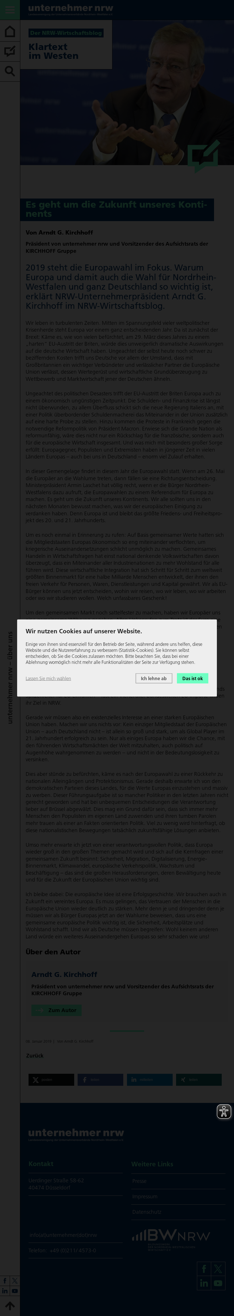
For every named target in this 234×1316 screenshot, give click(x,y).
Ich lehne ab (154, 678)
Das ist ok (192, 678)
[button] (51, 1080)
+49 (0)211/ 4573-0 (73, 1250)
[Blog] (10, 52)
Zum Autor (62, 1010)
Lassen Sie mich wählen (48, 678)
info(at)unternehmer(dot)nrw (63, 1235)
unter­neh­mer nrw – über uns (10, 678)
